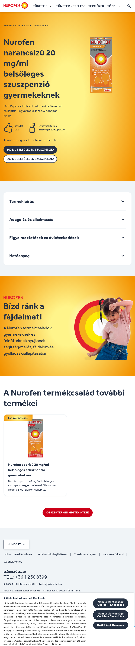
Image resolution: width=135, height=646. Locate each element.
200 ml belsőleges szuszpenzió (30, 159)
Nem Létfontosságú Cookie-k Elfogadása (110, 603)
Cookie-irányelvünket (26, 640)
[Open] (129, 6)
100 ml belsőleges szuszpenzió (30, 149)
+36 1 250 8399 (31, 577)
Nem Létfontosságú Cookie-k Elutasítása (110, 615)
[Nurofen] (16, 5)
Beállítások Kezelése (110, 625)
